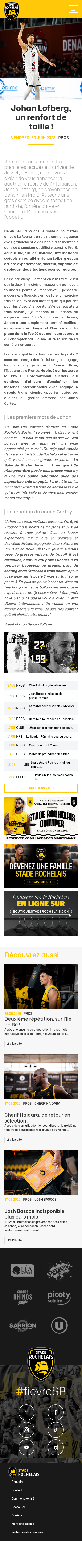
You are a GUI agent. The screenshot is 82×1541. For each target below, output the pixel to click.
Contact (17, 1490)
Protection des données (27, 1532)
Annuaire (18, 1482)
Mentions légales (23, 1524)
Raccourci (18, 1507)
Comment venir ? (23, 1499)
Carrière (17, 1515)
